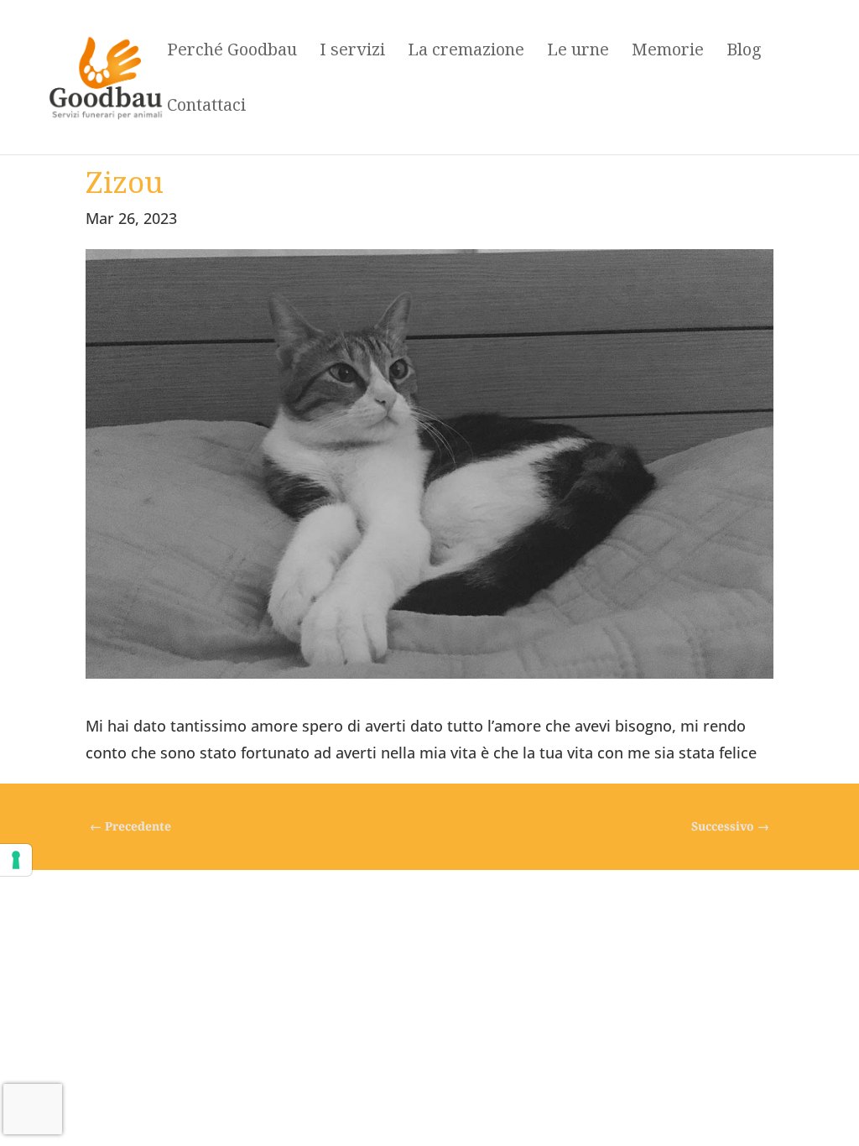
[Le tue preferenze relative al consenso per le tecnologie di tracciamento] (16, 860)
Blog (744, 52)
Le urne (578, 52)
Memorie (668, 52)
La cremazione (466, 52)
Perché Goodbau (232, 52)
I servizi (352, 52)
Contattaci (206, 107)
